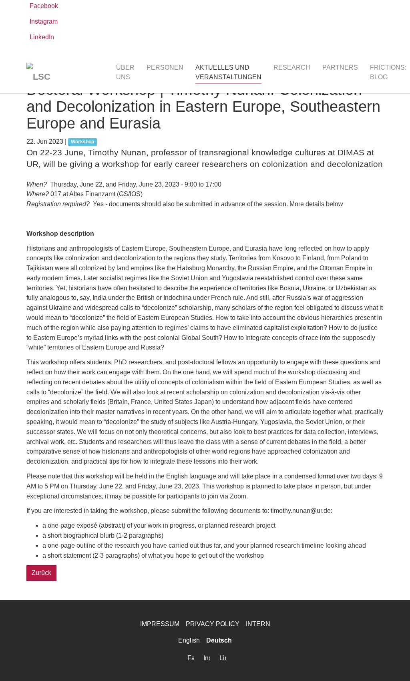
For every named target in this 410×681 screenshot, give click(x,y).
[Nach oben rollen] (392, 663)
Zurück (41, 572)
